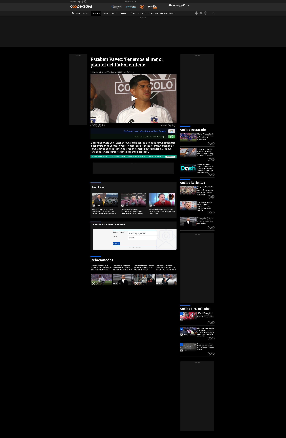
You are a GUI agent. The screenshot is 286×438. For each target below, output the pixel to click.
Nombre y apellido (119, 232)
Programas (153, 13)
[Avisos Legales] (196, 15)
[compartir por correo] (169, 125)
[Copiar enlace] (173, 125)
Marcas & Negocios (167, 13)
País (78, 13)
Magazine (86, 13)
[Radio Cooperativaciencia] (130, 7)
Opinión (123, 13)
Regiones (105, 13)
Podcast (132, 13)
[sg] (205, 15)
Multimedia (142, 13)
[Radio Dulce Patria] (116, 7)
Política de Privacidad (134, 247)
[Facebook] (79, 1)
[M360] (201, 15)
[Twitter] (82, 1)
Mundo (115, 13)
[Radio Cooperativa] (148, 7)
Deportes (96, 13)
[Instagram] (85, 1)
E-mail (115, 236)
